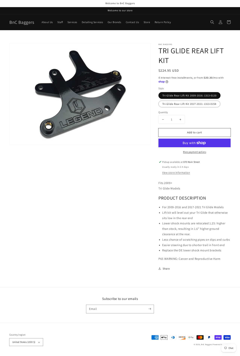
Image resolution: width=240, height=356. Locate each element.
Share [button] (166, 268)
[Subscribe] (150, 309)
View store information (176, 172)
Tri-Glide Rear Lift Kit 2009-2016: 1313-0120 (189, 95)
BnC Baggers (206, 344)
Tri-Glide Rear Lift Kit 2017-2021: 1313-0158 (189, 104)
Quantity (163, 112)
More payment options (194, 151)
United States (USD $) (23, 342)
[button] (212, 22)
